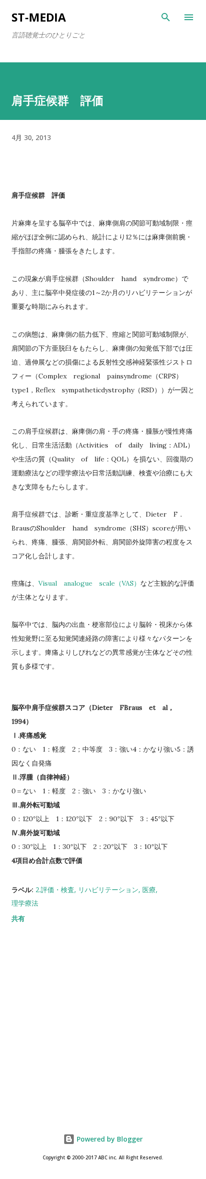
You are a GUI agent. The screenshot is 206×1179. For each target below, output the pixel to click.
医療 (149, 889)
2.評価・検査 (54, 889)
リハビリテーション (108, 889)
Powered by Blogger (109, 1139)
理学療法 (24, 903)
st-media (38, 17)
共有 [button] (18, 918)
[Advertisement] (103, 1025)
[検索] (166, 17)
